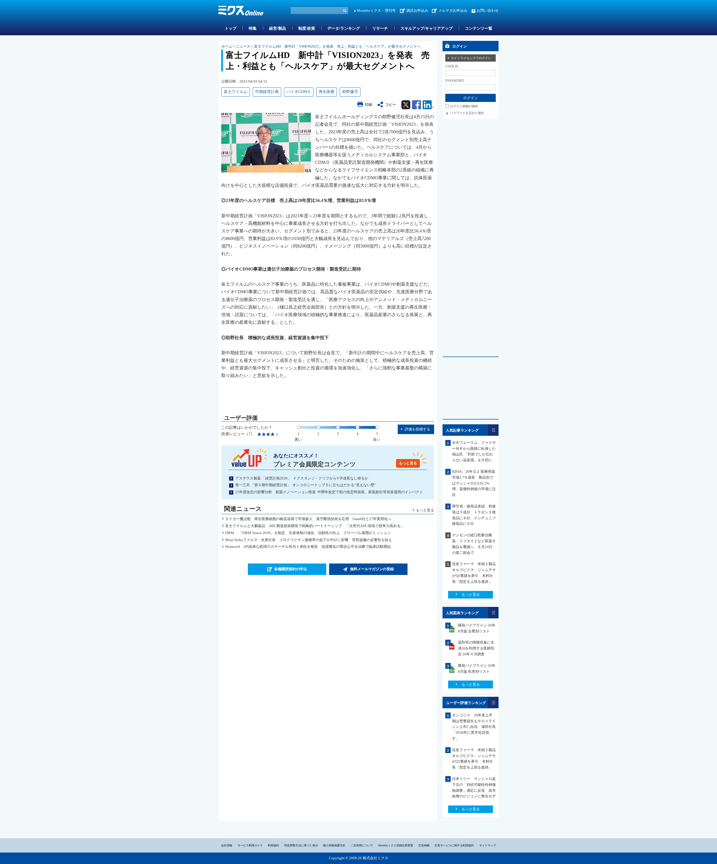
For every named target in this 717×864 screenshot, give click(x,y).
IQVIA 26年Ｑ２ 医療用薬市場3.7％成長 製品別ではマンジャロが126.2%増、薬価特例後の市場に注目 (474, 483)
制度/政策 (306, 28)
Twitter (405, 104)
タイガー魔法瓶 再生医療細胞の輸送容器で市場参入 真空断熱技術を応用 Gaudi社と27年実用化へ (308, 519)
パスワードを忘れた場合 (467, 113)
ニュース (243, 46)
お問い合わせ (488, 10)
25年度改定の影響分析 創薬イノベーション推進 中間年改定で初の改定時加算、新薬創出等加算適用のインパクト (329, 492)
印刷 (368, 105)
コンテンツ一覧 (478, 28)
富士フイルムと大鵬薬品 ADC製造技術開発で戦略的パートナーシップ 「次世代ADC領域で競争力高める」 (314, 526)
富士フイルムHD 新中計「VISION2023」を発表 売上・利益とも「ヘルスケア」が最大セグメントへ (337, 46)
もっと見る (408, 463)
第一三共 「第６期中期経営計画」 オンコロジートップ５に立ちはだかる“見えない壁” (305, 485)
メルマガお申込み (452, 10)
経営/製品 (277, 28)
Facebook (416, 104)
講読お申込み (417, 10)
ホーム (226, 46)
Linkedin (428, 104)
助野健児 (350, 92)
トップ (230, 28)
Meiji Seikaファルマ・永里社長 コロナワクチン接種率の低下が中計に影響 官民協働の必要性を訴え (308, 540)
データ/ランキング (343, 28)
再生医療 (326, 92)
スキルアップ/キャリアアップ (427, 28)
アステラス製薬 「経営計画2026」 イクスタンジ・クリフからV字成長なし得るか (301, 478)
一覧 (493, 430)
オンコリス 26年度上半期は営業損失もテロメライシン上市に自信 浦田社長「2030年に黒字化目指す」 (474, 726)
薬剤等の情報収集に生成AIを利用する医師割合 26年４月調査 (476, 648)
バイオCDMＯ (299, 92)
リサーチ (380, 28)
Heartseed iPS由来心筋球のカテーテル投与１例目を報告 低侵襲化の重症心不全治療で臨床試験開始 (308, 546)
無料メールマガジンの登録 (372, 569)
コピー (390, 105)
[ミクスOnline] (240, 12)
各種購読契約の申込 (290, 569)
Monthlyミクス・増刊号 (376, 10)
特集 (253, 28)
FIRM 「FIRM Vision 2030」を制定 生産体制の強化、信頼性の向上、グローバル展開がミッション (308, 533)
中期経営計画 (267, 92)
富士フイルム (235, 92)
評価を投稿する (417, 429)
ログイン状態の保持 (464, 106)
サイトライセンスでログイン (471, 58)
